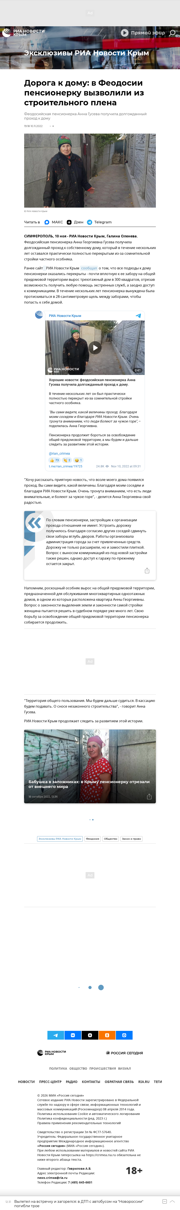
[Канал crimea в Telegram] (55, 1035)
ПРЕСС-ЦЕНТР (50, 1082)
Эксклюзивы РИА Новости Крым (60, 838)
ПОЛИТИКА (58, 1068)
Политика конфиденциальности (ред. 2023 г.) (72, 1118)
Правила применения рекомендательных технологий (79, 1123)
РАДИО (71, 1082)
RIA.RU (143, 1082)
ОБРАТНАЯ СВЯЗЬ (119, 1082)
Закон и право (131, 838)
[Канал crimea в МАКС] (124, 1035)
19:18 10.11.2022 (33, 126)
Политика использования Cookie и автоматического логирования (88, 1114)
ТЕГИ (158, 1082)
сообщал (89, 268)
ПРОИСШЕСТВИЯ (102, 1068)
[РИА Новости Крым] (23, 32)
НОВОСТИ (26, 1082)
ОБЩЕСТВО (78, 1068)
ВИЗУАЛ (124, 1068)
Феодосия (92, 838)
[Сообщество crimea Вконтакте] (73, 1035)
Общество (110, 838)
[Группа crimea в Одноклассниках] (107, 1035)
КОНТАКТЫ (91, 1082)
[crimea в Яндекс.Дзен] (90, 1035)
